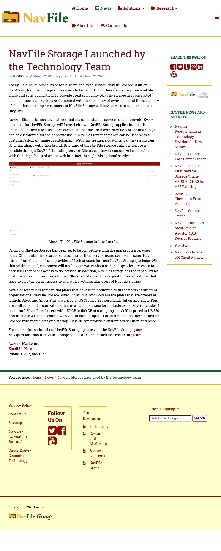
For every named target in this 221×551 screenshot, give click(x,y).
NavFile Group (96, 465)
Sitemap (15, 423)
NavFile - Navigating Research (18, 437)
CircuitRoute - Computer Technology (20, 456)
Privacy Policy (20, 405)
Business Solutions (96, 453)
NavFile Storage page (125, 330)
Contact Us (18, 414)
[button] (131, 8)
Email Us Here (20, 349)
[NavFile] (35, 17)
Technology (96, 426)
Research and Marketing (96, 439)
